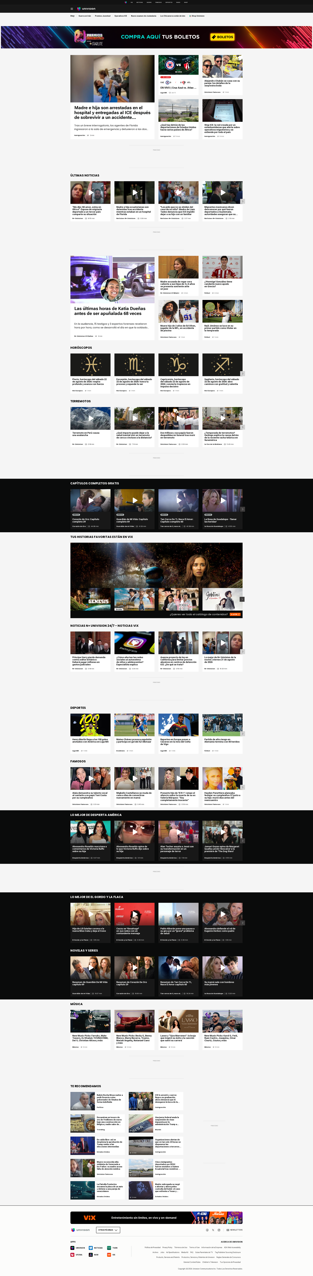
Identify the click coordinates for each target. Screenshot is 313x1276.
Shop (186, 2)
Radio (178, 2)
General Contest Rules (192, 1262)
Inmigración (79, 135)
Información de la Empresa (211, 1247)
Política (100, 1107)
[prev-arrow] (68, 599)
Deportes (169, 2)
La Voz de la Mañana (213, 444)
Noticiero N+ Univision (125, 218)
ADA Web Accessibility (232, 1247)
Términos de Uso (180, 1247)
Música (75, 1047)
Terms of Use (194, 1247)
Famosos (158, 2)
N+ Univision (77, 218)
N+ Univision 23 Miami (169, 293)
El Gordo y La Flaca (80, 940)
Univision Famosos (212, 92)
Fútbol (207, 293)
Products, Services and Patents (168, 1257)
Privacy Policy (167, 1247)
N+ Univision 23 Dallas (83, 336)
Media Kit (184, 1252)
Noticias (140, 2)
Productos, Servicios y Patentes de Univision (198, 1257)
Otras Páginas (105, 1230)
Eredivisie (120, 751)
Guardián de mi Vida (125, 526)
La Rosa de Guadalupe (213, 526)
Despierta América (80, 858)
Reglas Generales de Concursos (229, 1257)
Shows (149, 2)
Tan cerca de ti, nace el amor (170, 526)
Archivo (155, 1252)
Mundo (158, 1130)
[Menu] (72, 9)
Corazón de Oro (79, 526)
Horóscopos (77, 391)
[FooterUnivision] (80, 1230)
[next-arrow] (242, 201)
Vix (132, 2)
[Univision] (86, 9)
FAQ (191, 1252)
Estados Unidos (103, 1152)
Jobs (162, 1252)
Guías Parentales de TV (204, 1252)
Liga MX (163, 93)
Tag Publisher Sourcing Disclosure (228, 1252)
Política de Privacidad (153, 1247)
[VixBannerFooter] (156, 1218)
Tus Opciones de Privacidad (230, 1262)
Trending (101, 1130)
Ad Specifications (172, 1252)
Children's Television (210, 1262)
